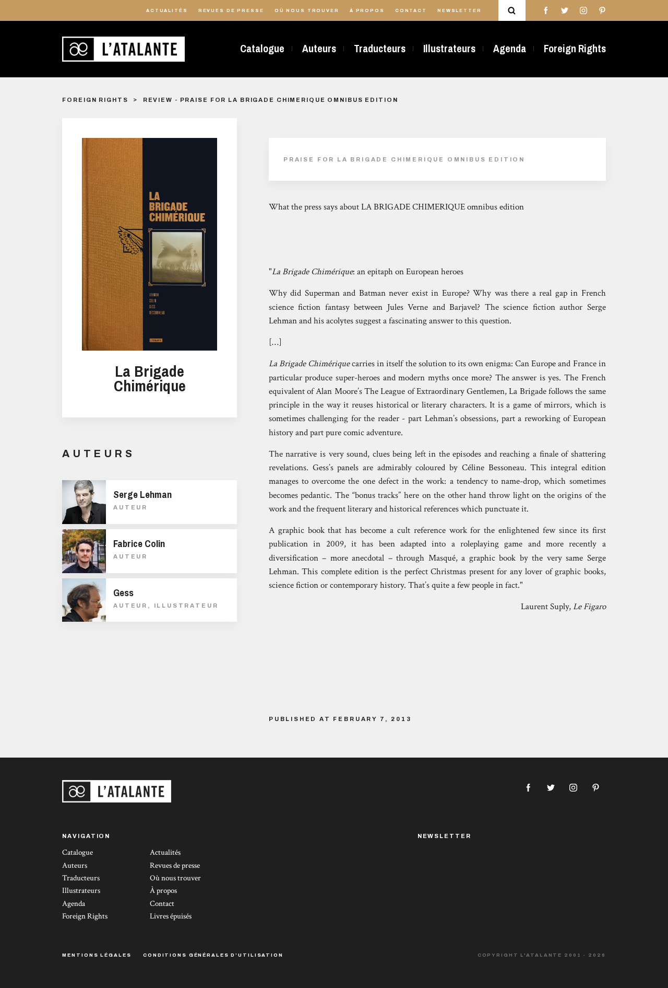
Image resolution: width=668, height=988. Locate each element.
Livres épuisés (171, 916)
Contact (411, 10)
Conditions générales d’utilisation (213, 955)
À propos (367, 10)
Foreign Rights (575, 48)
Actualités (167, 10)
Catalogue (262, 48)
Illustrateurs (449, 48)
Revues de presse (231, 10)
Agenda (509, 48)
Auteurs (319, 48)
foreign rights (95, 100)
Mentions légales (96, 955)
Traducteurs (379, 48)
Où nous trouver (307, 10)
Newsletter (459, 10)
